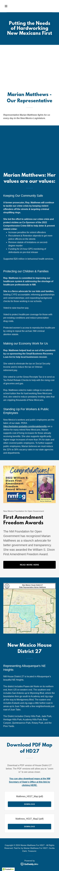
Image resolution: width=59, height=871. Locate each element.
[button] (9, 6)
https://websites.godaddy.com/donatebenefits (25, 426)
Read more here (29, 565)
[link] (30, 864)
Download (29, 804)
